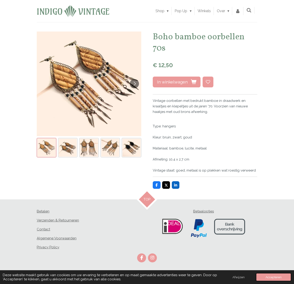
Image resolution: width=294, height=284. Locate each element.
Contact (43, 229)
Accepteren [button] (274, 277)
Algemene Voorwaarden (56, 238)
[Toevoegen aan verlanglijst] (208, 82)
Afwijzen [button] (238, 277)
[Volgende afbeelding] (134, 83)
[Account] (237, 11)
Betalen (43, 211)
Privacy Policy (48, 247)
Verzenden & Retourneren (58, 220)
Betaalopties (203, 211)
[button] (46, 148)
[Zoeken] (248, 10)
